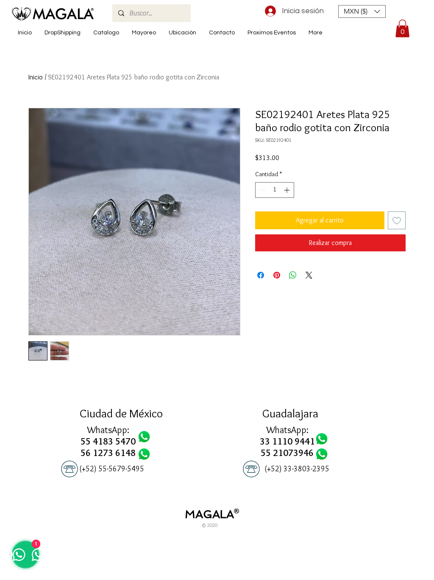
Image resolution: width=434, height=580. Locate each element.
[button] (362, 11)
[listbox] (362, 11)
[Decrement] (261, 190)
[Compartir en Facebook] (261, 275)
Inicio (35, 77)
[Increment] (287, 190)
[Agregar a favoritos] (397, 220)
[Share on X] (309, 275)
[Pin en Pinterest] (277, 275)
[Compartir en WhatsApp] (293, 275)
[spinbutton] (274, 190)
